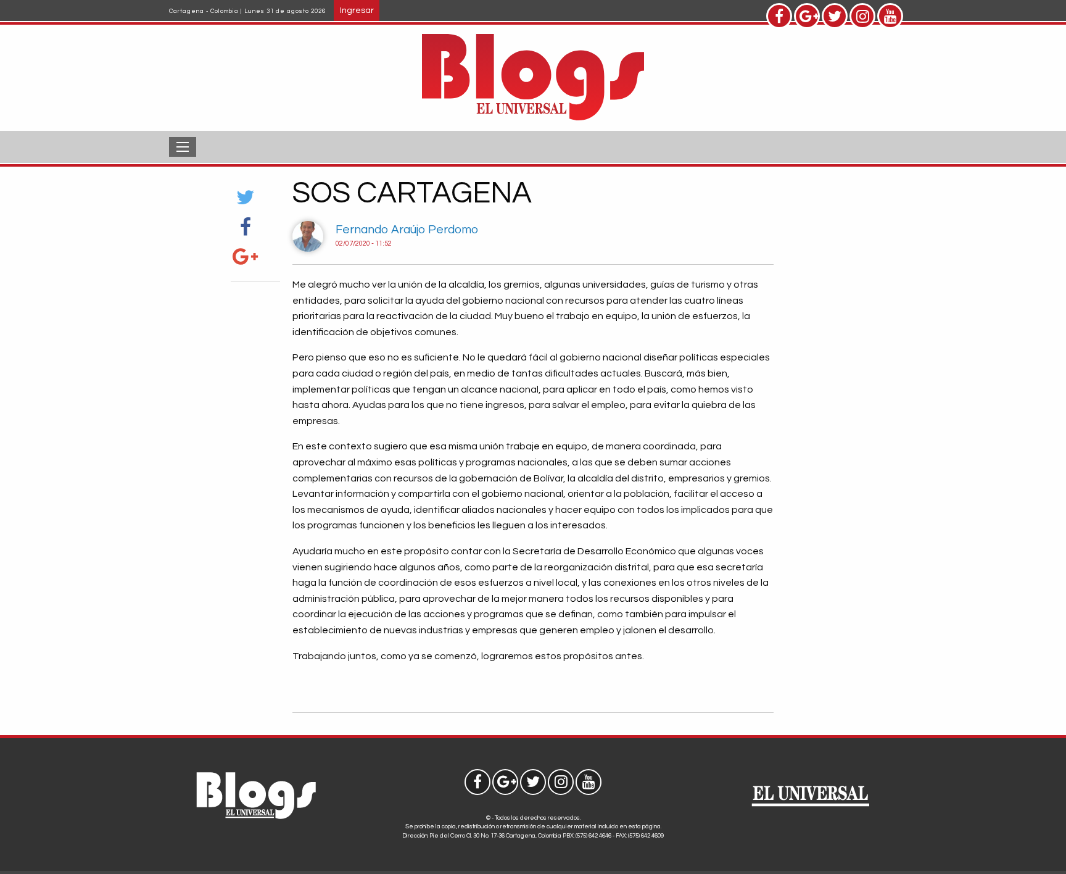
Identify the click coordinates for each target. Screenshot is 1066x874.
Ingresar (357, 10)
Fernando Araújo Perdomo (407, 229)
